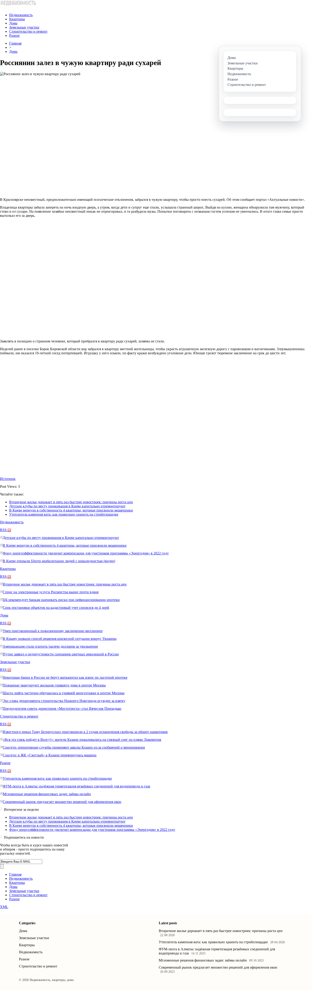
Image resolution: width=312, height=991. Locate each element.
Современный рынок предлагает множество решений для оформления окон (62, 802)
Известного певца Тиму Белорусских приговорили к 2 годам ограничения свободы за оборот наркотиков (85, 732)
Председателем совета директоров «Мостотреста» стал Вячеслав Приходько (62, 708)
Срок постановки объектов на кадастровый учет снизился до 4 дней (56, 607)
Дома (13, 23)
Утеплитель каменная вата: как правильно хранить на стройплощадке (63, 514)
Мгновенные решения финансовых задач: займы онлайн (47, 794)
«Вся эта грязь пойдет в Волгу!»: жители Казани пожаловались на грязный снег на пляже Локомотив (82, 740)
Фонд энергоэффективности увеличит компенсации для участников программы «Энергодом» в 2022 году (86, 553)
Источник (8, 479)
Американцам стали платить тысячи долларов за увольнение (50, 646)
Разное (14, 35)
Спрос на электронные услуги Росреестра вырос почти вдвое (51, 592)
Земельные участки (24, 27)
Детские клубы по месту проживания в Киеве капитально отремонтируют (67, 506)
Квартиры (17, 19)
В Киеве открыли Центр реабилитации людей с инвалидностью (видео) (59, 561)
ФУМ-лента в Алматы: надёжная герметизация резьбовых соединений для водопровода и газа (76, 786)
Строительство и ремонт (28, 31)
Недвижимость (21, 15)
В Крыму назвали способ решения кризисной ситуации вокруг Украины (59, 639)
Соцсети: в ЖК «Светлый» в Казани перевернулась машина (49, 755)
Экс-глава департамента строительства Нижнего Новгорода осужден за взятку (64, 701)
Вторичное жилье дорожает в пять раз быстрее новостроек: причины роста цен (71, 502)
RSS (4, 530)
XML (4, 907)
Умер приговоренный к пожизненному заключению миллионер (53, 631)
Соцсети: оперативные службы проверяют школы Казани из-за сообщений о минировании (74, 747)
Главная (15, 43)
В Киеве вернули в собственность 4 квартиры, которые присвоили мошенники (71, 510)
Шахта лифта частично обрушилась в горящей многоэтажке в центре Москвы (63, 693)
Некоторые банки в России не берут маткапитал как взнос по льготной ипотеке (65, 677)
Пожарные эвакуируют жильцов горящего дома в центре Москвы (54, 685)
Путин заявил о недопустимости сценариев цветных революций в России (61, 654)
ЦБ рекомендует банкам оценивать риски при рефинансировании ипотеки (61, 600)
